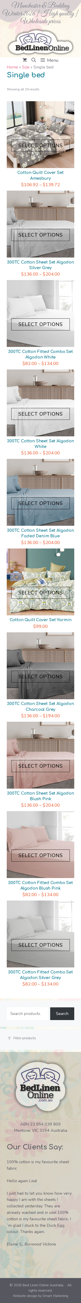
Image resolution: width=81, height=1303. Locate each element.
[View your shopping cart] (24, 60)
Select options (40, 145)
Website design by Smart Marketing (40, 1296)
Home (12, 67)
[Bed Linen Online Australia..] (40, 41)
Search (62, 1013)
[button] (33, 60)
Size (25, 67)
